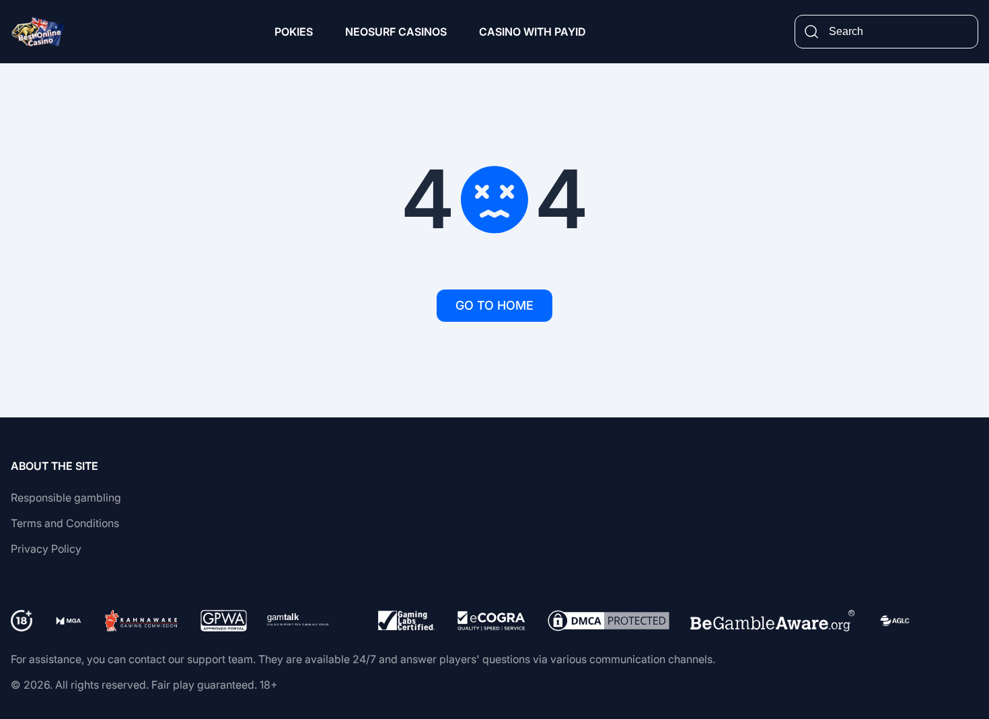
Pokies (293, 31)
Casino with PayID (532, 31)
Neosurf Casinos (396, 31)
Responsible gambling (66, 497)
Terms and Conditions (65, 523)
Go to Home (494, 305)
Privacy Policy (46, 548)
